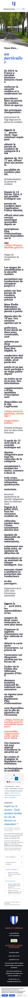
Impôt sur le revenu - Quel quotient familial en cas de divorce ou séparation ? (13, 795)
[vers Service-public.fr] (14, 782)
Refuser (12, 995)
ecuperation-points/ (12, 421)
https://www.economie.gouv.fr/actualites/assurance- (13, 723)
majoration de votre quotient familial (13, 845)
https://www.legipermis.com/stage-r (14, 413)
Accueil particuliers (10, 786)
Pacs (5, 835)
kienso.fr (18, 904)
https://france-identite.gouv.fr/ (13, 246)
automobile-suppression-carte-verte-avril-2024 (12, 735)
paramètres (20, 992)
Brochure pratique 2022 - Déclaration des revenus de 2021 (14, 885)
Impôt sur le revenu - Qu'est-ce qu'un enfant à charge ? (14, 874)
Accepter (5, 995)
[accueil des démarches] (14, 775)
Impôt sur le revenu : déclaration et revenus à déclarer (14, 791)
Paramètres (19, 995)
